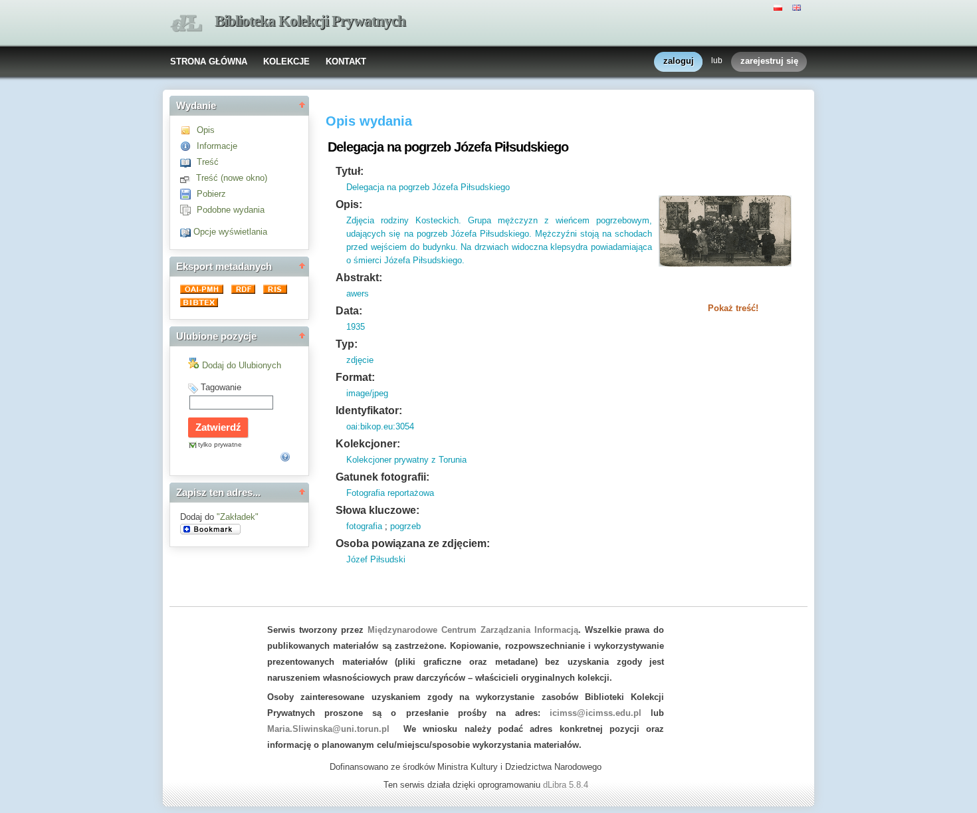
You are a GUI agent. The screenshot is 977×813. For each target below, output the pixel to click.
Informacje (217, 146)
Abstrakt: (359, 277)
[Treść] (188, 162)
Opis (206, 130)
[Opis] (188, 130)
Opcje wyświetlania (230, 232)
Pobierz (211, 194)
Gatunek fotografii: (382, 477)
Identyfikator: (369, 410)
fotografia (364, 526)
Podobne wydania (231, 210)
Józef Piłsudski (375, 559)
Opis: (349, 204)
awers (357, 293)
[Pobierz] (188, 194)
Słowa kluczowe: (377, 510)
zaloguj (678, 61)
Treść (208, 162)
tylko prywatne (220, 444)
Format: (355, 377)
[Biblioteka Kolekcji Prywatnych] (186, 23)
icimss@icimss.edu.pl (595, 713)
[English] (798, 6)
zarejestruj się (769, 61)
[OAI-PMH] (203, 291)
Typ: (347, 344)
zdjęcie (360, 360)
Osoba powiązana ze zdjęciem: (413, 543)
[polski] (780, 6)
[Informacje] (188, 146)
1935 (355, 327)
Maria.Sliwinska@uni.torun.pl (328, 729)
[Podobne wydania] (188, 210)
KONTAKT (346, 61)
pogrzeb (405, 526)
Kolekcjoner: (368, 443)
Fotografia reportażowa (390, 493)
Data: (349, 310)
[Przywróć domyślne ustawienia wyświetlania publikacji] (186, 232)
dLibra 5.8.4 (567, 785)
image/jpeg (367, 393)
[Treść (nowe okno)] (188, 178)
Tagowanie (221, 387)
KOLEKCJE (286, 61)
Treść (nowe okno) (231, 178)
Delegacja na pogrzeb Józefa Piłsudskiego (428, 187)
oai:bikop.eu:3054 (380, 426)
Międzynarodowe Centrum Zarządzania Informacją (473, 630)
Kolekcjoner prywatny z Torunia (406, 460)
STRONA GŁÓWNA (208, 61)
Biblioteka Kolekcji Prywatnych (310, 21)
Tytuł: (350, 171)
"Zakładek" (238, 517)
